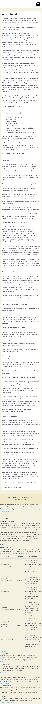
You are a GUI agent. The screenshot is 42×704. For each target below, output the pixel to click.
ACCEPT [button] (14, 511)
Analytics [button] (3, 673)
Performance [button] (4, 662)
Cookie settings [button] (5, 511)
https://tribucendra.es (12, 35)
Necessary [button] (3, 543)
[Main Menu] (38, 4)
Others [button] (2, 694)
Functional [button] (3, 651)
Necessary (5, 545)
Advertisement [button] (4, 683)
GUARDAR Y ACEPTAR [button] (7, 703)
